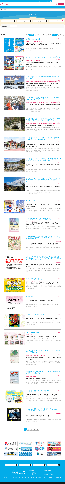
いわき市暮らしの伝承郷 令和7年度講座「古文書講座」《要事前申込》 (43, 351)
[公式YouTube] (54, 443)
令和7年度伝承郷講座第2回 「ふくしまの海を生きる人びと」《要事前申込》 (43, 372)
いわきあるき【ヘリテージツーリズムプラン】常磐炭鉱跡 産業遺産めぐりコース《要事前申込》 (43, 119)
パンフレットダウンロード (36, 477)
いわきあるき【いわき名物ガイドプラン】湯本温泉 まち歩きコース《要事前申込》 (43, 138)
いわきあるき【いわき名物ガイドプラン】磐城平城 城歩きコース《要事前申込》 (43, 98)
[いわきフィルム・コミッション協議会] (25, 453)
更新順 (38, 34)
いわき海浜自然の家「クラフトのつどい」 (40, 391)
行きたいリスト (60, 4)
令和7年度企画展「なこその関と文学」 (38, 219)
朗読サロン (29, 296)
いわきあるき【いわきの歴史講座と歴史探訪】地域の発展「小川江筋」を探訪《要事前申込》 (43, 159)
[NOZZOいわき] (11, 453)
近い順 (44, 34)
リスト (55, 34)
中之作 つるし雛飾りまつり (35, 314)
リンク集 (44, 477)
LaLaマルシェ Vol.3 (32, 332)
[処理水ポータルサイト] (54, 453)
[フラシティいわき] (39, 448)
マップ (61, 34)
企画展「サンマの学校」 (34, 39)
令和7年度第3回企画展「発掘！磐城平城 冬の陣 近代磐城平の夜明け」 (43, 237)
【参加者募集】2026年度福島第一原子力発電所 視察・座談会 (42, 77)
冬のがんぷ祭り (31, 200)
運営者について (7, 477)
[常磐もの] (39, 443)
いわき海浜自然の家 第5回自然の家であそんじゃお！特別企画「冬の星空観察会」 (42, 409)
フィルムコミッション (10, 465)
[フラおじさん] (54, 448)
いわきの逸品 (25, 465)
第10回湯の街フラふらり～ (35, 279)
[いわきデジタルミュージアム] (39, 453)
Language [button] (40, 1)
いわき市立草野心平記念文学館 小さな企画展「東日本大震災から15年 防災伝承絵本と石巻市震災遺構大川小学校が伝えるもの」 (43, 258)
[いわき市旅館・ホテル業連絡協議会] (11, 448)
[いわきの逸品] (25, 443)
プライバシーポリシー (16, 477)
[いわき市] (11, 443)
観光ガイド (39, 465)
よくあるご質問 (51, 477)
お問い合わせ (58, 477)
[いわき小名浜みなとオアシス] (25, 448)
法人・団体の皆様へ (25, 477)
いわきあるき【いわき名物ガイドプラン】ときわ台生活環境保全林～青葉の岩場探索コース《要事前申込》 (43, 179)
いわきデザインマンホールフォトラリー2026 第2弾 (43, 57)
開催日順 (31, 34)
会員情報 (53, 465)
